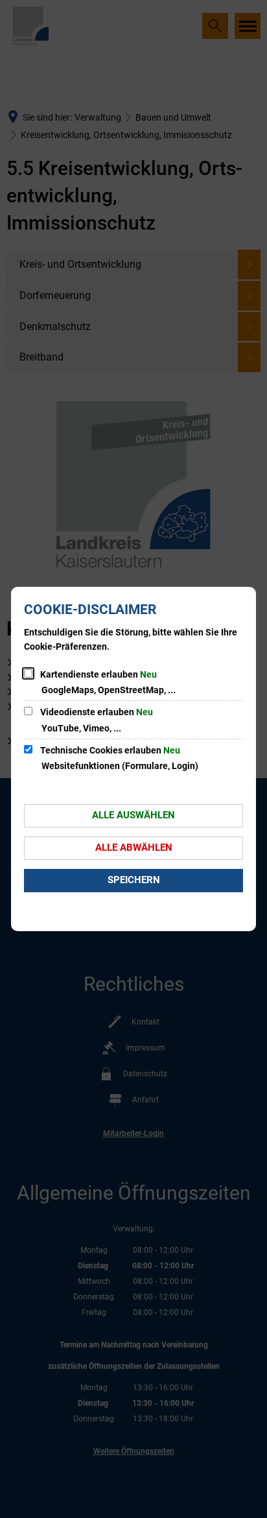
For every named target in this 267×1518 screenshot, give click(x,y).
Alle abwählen (133, 847)
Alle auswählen (133, 815)
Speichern (134, 880)
